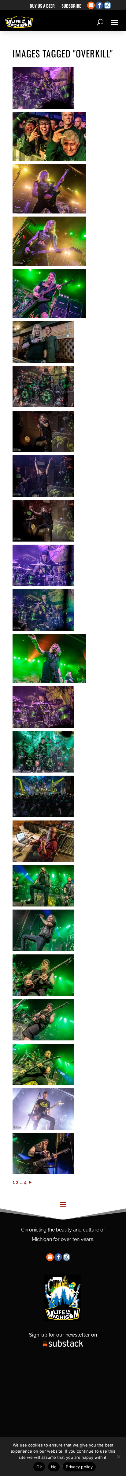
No (54, 1466)
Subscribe (71, 6)
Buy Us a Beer (42, 6)
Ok (39, 1466)
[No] (118, 1457)
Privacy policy (79, 1466)
